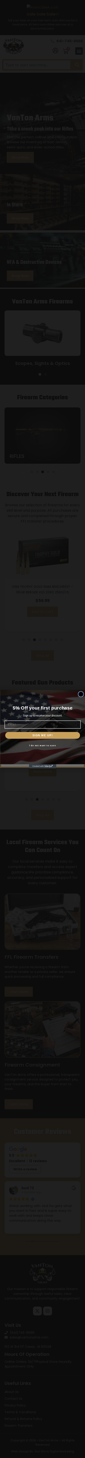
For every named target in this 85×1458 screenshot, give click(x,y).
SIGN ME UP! (42, 735)
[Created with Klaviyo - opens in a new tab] (42, 766)
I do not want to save (42, 745)
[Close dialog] (80, 694)
